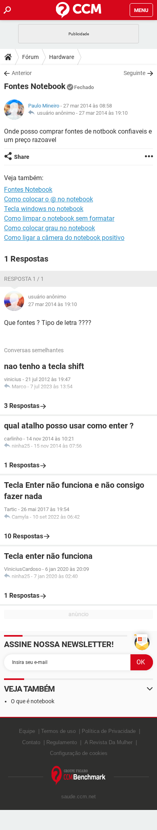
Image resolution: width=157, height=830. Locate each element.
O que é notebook (32, 701)
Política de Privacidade (109, 731)
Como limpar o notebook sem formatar (59, 218)
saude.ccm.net (78, 796)
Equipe (27, 731)
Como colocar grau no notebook (49, 228)
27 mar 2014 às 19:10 (103, 113)
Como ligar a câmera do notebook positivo (64, 237)
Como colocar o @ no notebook (48, 199)
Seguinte (134, 73)
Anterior (22, 73)
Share (21, 157)
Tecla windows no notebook (43, 209)
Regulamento (61, 742)
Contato (31, 742)
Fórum (30, 57)
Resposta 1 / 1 (24, 279)
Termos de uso (58, 731)
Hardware (61, 57)
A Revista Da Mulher (108, 742)
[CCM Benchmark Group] (78, 775)
